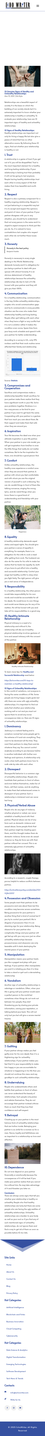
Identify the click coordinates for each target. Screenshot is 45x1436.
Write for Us (15, 1399)
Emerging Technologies (16, 1364)
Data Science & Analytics (17, 1350)
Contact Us (11, 1279)
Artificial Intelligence (15, 1307)
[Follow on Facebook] (7, 1408)
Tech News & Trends (14, 1378)
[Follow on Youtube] (20, 1408)
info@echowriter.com (19, 1392)
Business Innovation (15, 1321)
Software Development (16, 1371)
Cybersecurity (12, 1335)
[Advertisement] (22, 34)
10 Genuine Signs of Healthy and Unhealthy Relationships (19, 92)
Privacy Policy (12, 1293)
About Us (10, 1271)
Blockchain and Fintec (15, 1314)
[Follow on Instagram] (13, 1408)
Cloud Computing (13, 1328)
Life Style (19, 96)
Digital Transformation (16, 1357)
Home (8, 1264)
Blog (8, 1286)
